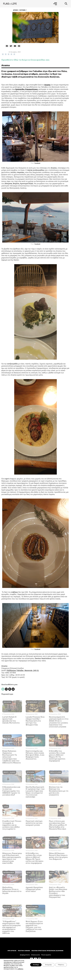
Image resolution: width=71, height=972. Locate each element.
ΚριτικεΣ (22, 10)
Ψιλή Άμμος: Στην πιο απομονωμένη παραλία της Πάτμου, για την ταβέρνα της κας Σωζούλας (34, 926)
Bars (51, 942)
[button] (55, 4)
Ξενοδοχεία (54, 838)
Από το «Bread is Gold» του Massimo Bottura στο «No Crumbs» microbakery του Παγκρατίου (58, 892)
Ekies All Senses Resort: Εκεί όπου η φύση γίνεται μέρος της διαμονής (58, 856)
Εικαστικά (53, 806)
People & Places (55, 772)
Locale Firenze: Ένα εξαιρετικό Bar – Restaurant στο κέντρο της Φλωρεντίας (35, 721)
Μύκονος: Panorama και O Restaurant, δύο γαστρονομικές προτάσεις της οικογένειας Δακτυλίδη (12, 858)
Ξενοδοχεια (7, 702)
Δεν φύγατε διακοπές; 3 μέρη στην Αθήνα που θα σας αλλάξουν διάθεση (58, 915)
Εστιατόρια (30, 806)
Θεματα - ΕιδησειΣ (9, 772)
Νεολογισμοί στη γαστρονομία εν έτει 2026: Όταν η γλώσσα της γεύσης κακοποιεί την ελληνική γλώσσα (58, 722)
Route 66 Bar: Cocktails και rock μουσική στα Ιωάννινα (57, 950)
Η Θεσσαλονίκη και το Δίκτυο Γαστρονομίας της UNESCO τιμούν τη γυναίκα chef (11, 791)
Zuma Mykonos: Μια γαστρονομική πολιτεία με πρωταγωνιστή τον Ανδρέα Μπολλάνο (11, 951)
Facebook (37, 163)
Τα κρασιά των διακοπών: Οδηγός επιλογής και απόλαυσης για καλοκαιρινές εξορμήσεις (34, 952)
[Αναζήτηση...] (66, 3)
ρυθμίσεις (20, 969)
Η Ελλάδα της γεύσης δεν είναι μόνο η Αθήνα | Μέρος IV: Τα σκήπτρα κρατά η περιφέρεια (57, 756)
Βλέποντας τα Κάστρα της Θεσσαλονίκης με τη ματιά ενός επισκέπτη (58, 791)
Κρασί (28, 942)
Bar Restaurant (32, 702)
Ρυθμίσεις (61, 965)
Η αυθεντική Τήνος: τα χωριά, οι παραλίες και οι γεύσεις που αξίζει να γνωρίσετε (11, 825)
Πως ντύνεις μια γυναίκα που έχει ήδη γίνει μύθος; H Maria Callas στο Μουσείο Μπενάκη (58, 825)
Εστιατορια (7, 736)
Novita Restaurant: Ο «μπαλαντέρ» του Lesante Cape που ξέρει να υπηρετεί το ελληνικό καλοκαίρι (35, 792)
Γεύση (29, 838)
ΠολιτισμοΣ (54, 702)
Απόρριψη (48, 965)
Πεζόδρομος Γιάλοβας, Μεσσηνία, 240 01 (23, 670)
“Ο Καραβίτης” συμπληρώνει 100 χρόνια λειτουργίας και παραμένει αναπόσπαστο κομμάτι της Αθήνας (11, 927)
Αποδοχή (36, 965)
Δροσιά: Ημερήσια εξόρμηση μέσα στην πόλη (34, 889)
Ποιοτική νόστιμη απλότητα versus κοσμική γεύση (34, 823)
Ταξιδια (5, 806)
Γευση (52, 736)
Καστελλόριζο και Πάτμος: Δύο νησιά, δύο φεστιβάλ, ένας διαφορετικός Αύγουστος (35, 755)
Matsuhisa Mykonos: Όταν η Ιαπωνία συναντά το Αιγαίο (11, 890)
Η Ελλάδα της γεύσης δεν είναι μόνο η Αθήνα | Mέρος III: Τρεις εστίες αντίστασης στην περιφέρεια (34, 858)
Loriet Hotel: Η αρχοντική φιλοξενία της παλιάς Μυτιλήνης (11, 720)
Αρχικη (15, 10)
